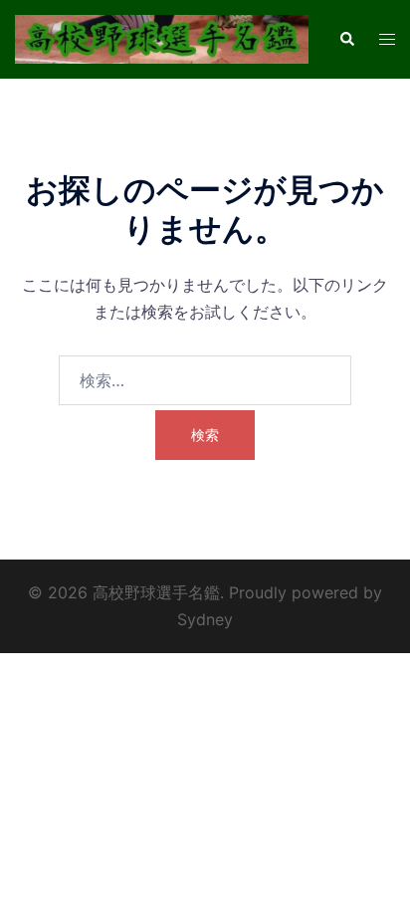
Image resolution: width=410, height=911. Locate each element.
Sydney (205, 619)
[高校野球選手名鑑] (161, 38)
